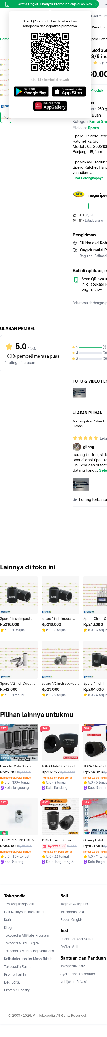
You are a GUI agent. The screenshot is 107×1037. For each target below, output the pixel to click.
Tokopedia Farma (17, 967)
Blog (8, 927)
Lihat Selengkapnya (88, 178)
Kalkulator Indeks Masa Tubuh (28, 959)
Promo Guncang (17, 990)
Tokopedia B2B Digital (22, 943)
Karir (7, 920)
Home (4, 39)
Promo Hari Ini (15, 974)
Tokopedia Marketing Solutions (29, 951)
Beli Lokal (12, 982)
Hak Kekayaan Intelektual (24, 912)
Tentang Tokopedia (19, 904)
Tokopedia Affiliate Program (26, 935)
